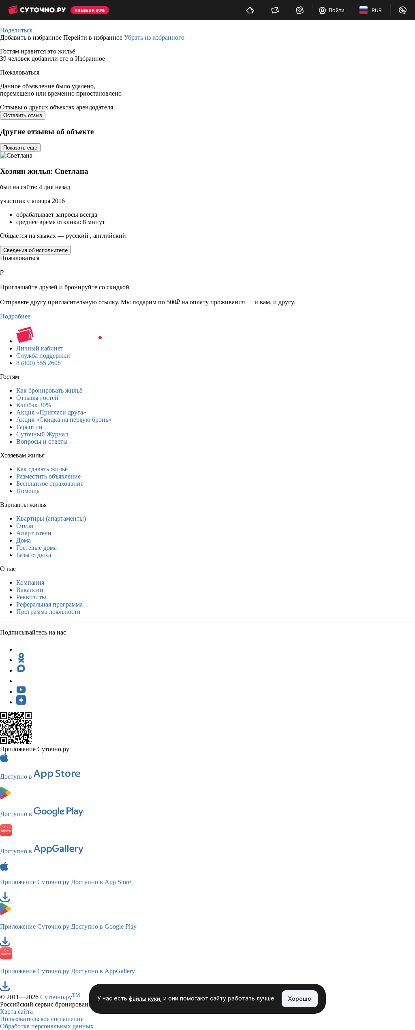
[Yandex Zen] (21, 702)
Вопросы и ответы (42, 441)
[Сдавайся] (250, 10)
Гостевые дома (36, 547)
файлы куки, (145, 999)
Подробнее (15, 316)
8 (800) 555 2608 (38, 362)
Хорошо (299, 998)
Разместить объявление (48, 476)
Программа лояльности (48, 611)
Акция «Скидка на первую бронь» (63, 419)
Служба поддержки (43, 355)
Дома (23, 540)
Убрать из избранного (154, 37)
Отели (25, 525)
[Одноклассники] (21, 659)
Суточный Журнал (42, 434)
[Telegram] (21, 649)
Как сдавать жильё (42, 469)
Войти (336, 10)
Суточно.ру (60, 997)
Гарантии (29, 426)
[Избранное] (300, 10)
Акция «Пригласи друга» (51, 412)
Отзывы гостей (37, 397)
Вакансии (29, 589)
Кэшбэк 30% (33, 405)
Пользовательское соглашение (41, 1018)
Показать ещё (20, 148)
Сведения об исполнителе (35, 250)
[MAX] (21, 670)
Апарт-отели (33, 533)
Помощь (27, 490)
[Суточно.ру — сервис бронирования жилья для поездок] (37, 10)
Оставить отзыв (22, 115)
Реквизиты (31, 597)
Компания (30, 582)
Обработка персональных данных (47, 1026)
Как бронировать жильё (49, 390)
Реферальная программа (49, 604)
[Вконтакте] (21, 680)
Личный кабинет (39, 348)
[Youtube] (21, 691)
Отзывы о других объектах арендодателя (56, 107)
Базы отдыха (33, 554)
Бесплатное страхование (49, 483)
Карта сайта (16, 1011)
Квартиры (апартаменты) (51, 518)
